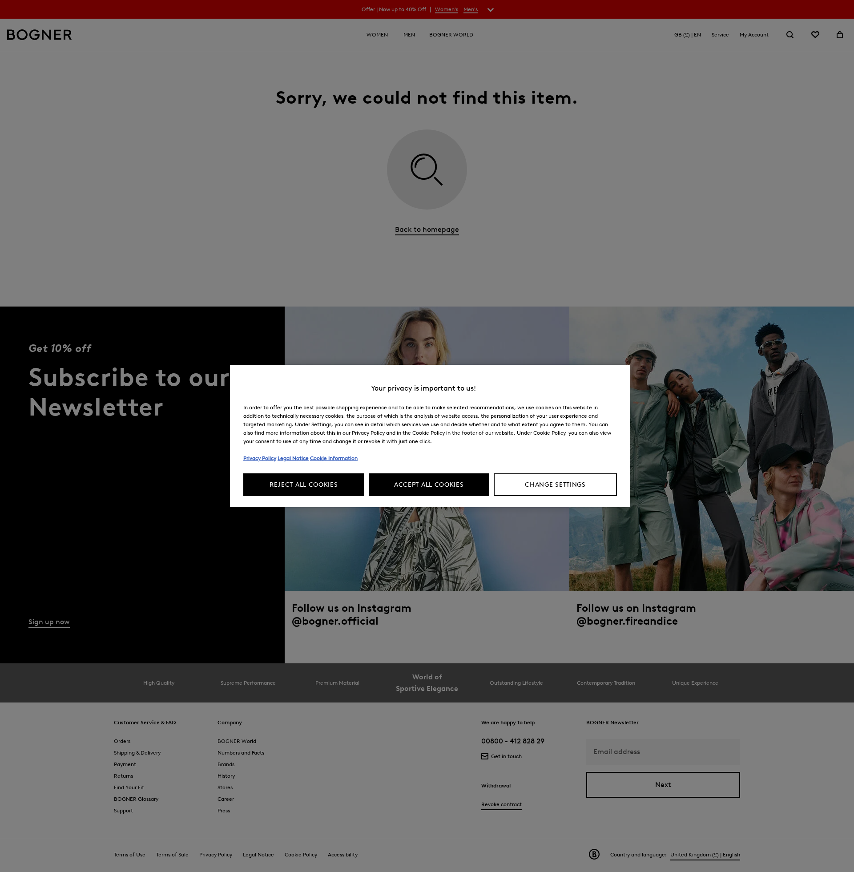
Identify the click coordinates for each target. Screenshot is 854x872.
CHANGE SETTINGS (555, 484)
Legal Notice (293, 458)
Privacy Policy (259, 458)
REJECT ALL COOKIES (304, 484)
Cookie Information (334, 458)
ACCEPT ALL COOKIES (429, 484)
